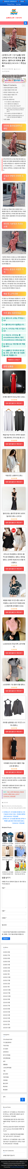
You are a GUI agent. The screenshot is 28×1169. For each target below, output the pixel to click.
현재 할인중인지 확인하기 (14, 403)
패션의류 (6, 802)
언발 (9, 808)
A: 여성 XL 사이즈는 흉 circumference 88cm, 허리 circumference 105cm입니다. (15, 110)
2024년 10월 (6, 996)
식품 (4, 1071)
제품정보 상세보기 (14, 360)
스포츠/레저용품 (7, 1067)
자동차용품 (6, 1077)
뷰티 (4, 1061)
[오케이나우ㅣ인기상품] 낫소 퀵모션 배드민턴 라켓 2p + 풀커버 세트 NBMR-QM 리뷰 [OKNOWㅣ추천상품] (14, 1114)
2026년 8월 (6, 952)
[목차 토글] (22, 85)
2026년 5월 (6, 961)
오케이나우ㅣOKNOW (14, 18)
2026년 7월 (6, 955)
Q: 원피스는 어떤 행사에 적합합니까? (14, 113)
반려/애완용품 (6, 1058)
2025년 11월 (6, 980)
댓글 (3, 888)
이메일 (4, 918)
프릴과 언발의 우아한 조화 (10, 90)
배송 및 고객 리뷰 (8, 97)
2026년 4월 (6, 964)
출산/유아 (5, 1083)
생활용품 (5, 1064)
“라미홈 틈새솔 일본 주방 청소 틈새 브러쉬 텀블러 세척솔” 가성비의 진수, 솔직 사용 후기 (13, 1121)
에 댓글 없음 (6, 71)
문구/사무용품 (6, 1055)
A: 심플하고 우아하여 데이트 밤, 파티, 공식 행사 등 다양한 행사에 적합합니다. (15, 116)
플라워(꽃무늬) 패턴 (21, 808)
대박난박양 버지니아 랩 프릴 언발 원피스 (13, 806)
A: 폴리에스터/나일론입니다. (13, 103)
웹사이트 (4, 925)
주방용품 (5, 1080)
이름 (3, 911)
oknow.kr (18, 69)
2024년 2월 (6, 1021)
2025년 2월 (6, 983)
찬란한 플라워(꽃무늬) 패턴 (10, 87)
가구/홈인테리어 (7, 1042)
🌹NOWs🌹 (22, 1)
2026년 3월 (6, 968)
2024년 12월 (6, 990)
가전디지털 (6, 1045)
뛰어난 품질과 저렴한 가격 (10, 94)
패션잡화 (5, 1089)
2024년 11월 (6, 993)
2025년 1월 (6, 986)
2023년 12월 (6, 1027)
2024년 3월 (6, 1018)
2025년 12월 (6, 977)
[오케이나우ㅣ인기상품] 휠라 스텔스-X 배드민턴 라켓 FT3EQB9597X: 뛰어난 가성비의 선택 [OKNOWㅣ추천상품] (14, 1141)
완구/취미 (5, 1074)
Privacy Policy (10, 4)
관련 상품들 (7, 119)
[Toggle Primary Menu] (25, 23)
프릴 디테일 (13, 808)
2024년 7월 (6, 1005)
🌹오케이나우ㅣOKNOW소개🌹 (10, 1)
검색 (4, 1096)
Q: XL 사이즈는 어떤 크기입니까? (14, 105)
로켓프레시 (6, 1052)
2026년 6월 (6, 958)
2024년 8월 (6, 1002)
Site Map (18, 4)
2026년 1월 (6, 974)
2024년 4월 (6, 1015)
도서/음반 (5, 1048)
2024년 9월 (6, 999)
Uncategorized (7, 1039)
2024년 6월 (6, 1008)
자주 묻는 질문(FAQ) (9, 99)
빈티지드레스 (5, 808)
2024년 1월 (6, 1024)
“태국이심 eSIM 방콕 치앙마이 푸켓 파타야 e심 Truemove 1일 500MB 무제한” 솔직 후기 (13, 1129)
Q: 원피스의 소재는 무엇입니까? (13, 101)
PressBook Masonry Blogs (17, 1167)
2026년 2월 (6, 971)
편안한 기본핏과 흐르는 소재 (11, 92)
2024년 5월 (6, 1012)
